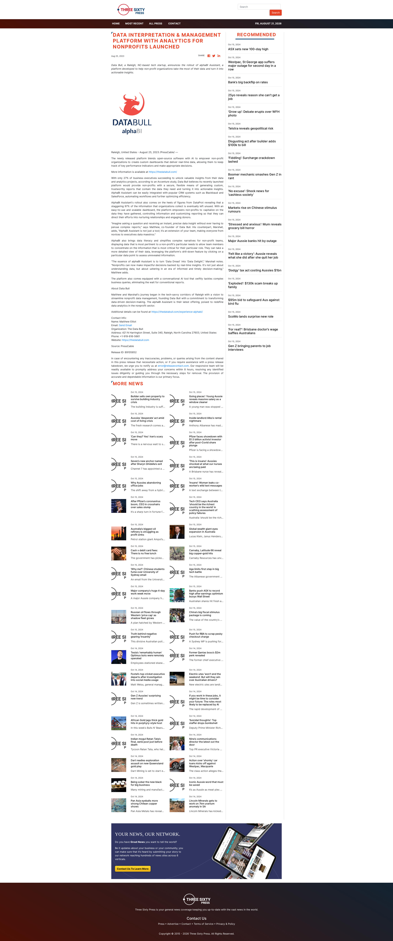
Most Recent (134, 23)
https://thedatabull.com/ (163, 171)
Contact (174, 23)
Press (161, 923)
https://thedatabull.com (135, 339)
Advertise (173, 923)
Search (276, 12)
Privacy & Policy (225, 923)
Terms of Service (203, 923)
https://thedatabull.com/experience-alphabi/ (177, 311)
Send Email (125, 325)
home (116, 23)
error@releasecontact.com (173, 365)
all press (155, 23)
